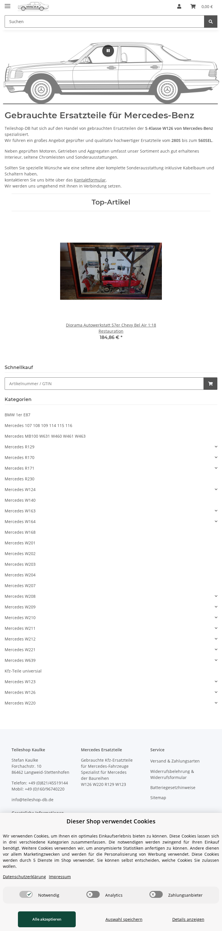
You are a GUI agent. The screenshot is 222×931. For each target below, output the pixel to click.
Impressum (60, 876)
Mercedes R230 (19, 479)
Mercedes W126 (20, 692)
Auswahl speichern (124, 919)
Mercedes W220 (20, 703)
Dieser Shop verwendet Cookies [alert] (111, 821)
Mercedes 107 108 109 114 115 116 (38, 425)
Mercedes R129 (19, 446)
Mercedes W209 (20, 607)
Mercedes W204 (20, 575)
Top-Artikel (111, 202)
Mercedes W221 (20, 649)
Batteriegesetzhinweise (172, 787)
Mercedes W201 (20, 543)
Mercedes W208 (20, 596)
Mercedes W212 (20, 639)
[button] (179, 6)
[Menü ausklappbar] (7, 3)
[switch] (26, 894)
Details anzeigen (188, 919)
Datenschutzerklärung (24, 876)
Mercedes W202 (20, 553)
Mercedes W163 (20, 511)
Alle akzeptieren (46, 919)
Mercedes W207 (20, 585)
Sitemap (158, 797)
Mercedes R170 (19, 457)
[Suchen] (210, 21)
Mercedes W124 (20, 489)
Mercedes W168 (20, 532)
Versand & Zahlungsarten (175, 761)
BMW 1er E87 (17, 414)
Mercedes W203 (20, 564)
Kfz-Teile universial (23, 671)
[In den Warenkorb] (210, 383)
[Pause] (108, 51)
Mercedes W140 (20, 500)
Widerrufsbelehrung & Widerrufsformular (172, 774)
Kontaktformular (90, 180)
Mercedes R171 (19, 468)
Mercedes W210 (20, 617)
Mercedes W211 (20, 628)
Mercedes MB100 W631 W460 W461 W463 (45, 436)
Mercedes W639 (20, 660)
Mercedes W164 (20, 521)
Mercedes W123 (20, 681)
